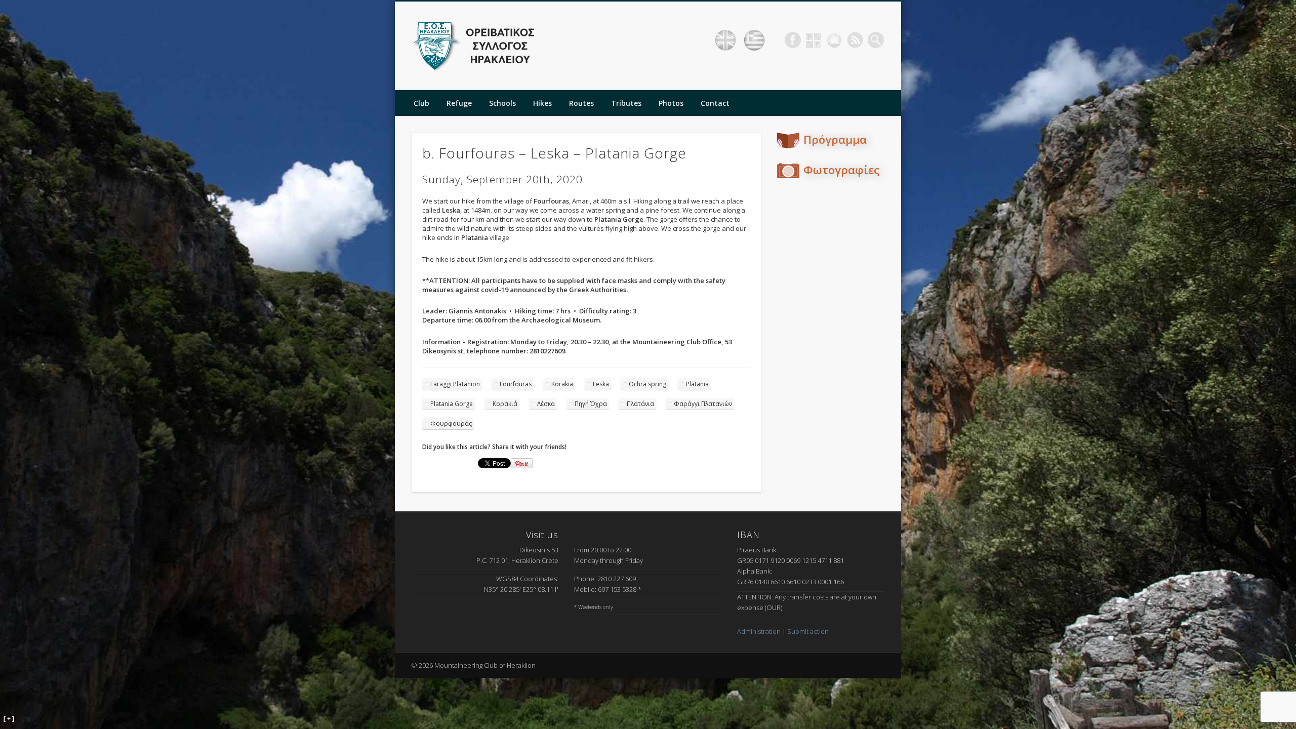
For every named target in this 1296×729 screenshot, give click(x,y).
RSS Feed (855, 40)
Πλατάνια (640, 403)
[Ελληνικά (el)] (754, 40)
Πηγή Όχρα (591, 403)
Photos (671, 103)
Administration (759, 631)
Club (421, 103)
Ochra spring (647, 384)
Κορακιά (505, 403)
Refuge (459, 103)
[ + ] (9, 718)
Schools (502, 103)
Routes (581, 103)
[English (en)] (725, 40)
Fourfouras (516, 384)
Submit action (808, 631)
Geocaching (813, 40)
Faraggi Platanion (455, 384)
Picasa (834, 40)
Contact (715, 103)
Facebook (793, 40)
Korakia (562, 384)
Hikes (542, 103)
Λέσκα (546, 403)
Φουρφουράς (451, 423)
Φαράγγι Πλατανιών (703, 403)
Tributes (626, 103)
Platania (697, 384)
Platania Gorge (451, 403)
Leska (601, 384)
